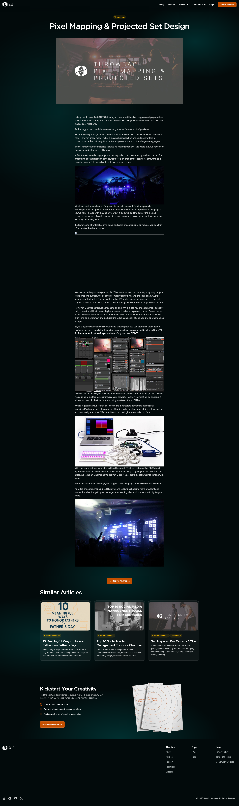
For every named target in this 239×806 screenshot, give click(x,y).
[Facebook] (9, 798)
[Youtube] (15, 798)
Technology (119, 17)
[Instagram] (3, 798)
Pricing (161, 4)
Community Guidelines (226, 762)
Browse (182, 4)
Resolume (147, 330)
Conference (197, 4)
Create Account (227, 4)
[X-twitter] (21, 798)
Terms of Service (223, 757)
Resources (170, 767)
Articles (169, 757)
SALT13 (125, 120)
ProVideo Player (98, 333)
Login (211, 4)
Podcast (169, 762)
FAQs (194, 752)
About (168, 752)
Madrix (144, 483)
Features (171, 4)
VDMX (134, 333)
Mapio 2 (157, 483)
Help (194, 757)
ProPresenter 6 (82, 333)
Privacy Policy (222, 752)
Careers (169, 772)
